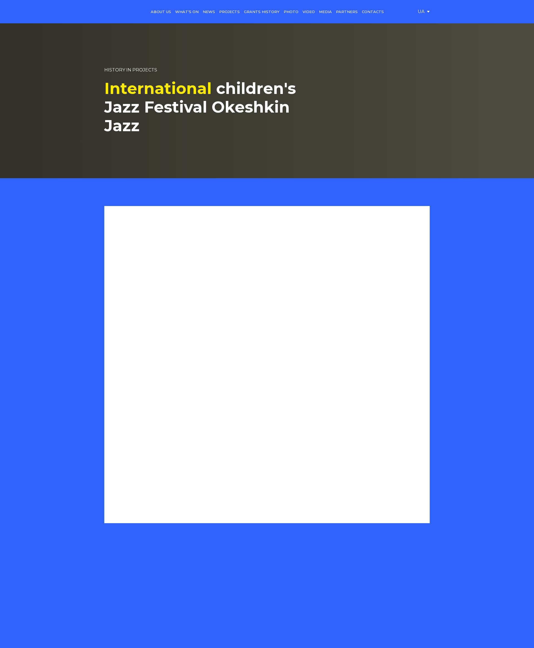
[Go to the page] (117, 12)
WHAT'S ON (187, 11)
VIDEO (309, 11)
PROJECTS (229, 11)
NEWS (209, 11)
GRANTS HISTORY (262, 11)
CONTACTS (373, 11)
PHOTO (291, 11)
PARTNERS (347, 11)
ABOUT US (161, 11)
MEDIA (325, 11)
